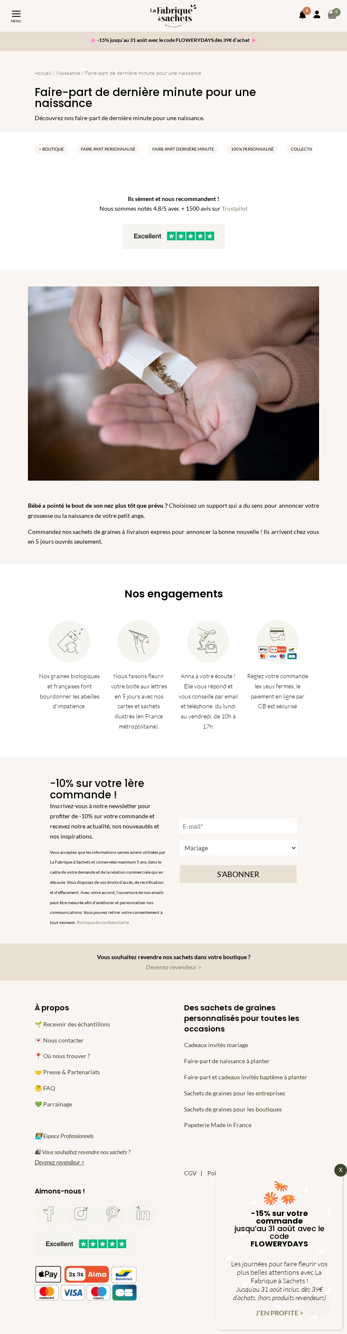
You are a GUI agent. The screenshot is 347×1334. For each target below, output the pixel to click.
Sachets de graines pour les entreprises (234, 1093)
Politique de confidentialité (103, 922)
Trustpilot (235, 208)
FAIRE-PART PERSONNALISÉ (108, 148)
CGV (190, 1173)
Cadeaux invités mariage (216, 1044)
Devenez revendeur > (173, 967)
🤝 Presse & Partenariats (67, 1071)
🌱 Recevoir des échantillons (72, 1024)
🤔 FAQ (45, 1088)
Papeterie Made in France (217, 1124)
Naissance (68, 72)
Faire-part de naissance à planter (227, 1060)
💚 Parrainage (53, 1104)
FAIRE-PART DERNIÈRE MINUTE (183, 148)
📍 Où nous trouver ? (62, 1055)
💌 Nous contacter (59, 1040)
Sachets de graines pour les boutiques (233, 1109)
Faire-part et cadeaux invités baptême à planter (245, 1077)
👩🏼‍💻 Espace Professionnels (64, 1135)
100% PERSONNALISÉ (252, 148)
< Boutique (51, 148)
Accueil (43, 72)
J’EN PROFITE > (279, 1313)
